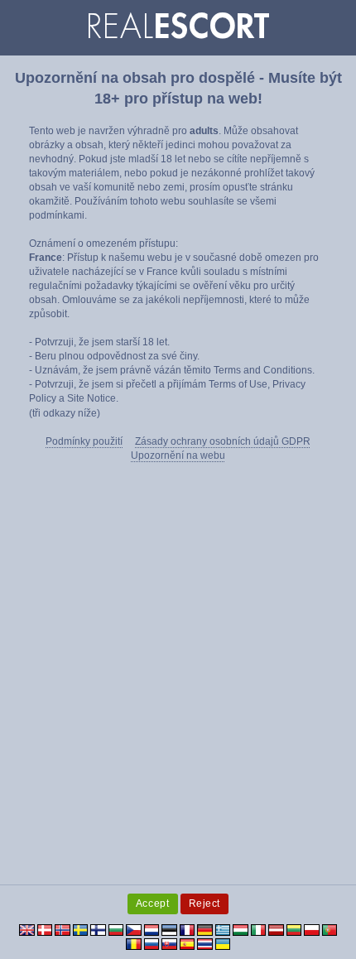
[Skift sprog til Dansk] (45, 929)
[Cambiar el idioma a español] (187, 943)
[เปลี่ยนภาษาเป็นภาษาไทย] (205, 943)
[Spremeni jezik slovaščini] (169, 943)
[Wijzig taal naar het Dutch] (152, 929)
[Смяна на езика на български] (116, 929)
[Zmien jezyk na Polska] (312, 929)
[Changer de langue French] (187, 929)
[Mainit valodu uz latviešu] (276, 929)
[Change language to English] (27, 929)
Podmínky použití (84, 441)
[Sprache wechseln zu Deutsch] (205, 929)
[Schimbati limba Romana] (134, 943)
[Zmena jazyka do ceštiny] (134, 929)
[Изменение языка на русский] (152, 943)
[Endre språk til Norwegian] (62, 929)
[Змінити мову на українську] (223, 943)
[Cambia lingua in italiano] (259, 929)
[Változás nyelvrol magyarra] (240, 929)
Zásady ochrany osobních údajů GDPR (222, 441)
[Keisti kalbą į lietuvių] (294, 929)
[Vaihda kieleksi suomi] (98, 929)
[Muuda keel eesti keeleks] (169, 929)
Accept (153, 903)
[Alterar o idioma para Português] (330, 929)
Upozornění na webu (178, 455)
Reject (205, 903)
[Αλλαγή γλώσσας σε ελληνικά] (223, 929)
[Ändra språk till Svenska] (81, 929)
